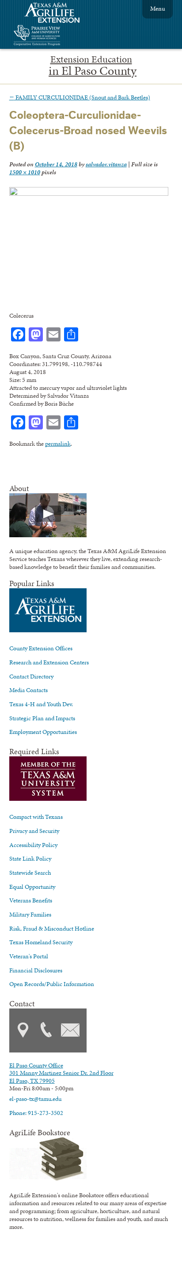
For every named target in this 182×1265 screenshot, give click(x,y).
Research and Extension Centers (49, 662)
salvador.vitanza (106, 164)
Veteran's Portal (28, 956)
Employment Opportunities (43, 731)
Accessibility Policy (33, 844)
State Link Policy (30, 858)
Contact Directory (31, 676)
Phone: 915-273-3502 (36, 1112)
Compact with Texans (36, 816)
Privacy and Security (34, 830)
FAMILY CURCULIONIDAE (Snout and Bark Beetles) (79, 97)
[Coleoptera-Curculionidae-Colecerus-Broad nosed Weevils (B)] (89, 193)
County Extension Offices (40, 648)
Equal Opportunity (32, 886)
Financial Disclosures (35, 970)
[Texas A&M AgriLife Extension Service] (58, 14)
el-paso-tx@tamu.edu (35, 1098)
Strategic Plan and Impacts (42, 718)
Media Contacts (28, 690)
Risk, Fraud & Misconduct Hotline (51, 928)
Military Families (30, 914)
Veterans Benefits (30, 900)
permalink (58, 443)
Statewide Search (30, 872)
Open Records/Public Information (51, 983)
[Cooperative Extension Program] (61, 36)
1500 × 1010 (24, 172)
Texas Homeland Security (40, 942)
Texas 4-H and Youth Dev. (41, 704)
